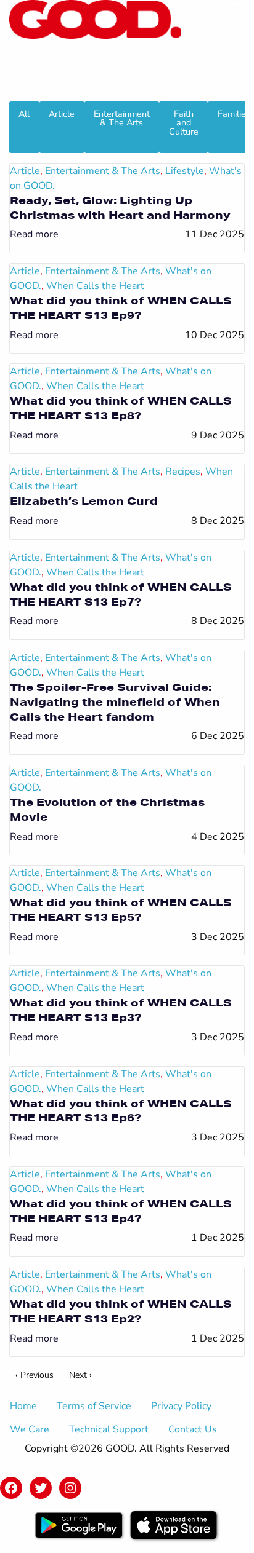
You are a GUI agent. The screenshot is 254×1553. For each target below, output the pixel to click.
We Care (29, 1429)
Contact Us (192, 1429)
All (24, 114)
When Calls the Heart (95, 286)
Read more (34, 234)
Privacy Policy (181, 1406)
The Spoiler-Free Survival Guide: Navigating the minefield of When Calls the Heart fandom (115, 702)
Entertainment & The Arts (122, 118)
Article (62, 114)
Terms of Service (94, 1406)
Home (23, 1406)
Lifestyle (184, 171)
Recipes (182, 471)
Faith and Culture (184, 123)
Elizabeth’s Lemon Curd (84, 500)
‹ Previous (34, 1375)
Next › (80, 1375)
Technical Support (109, 1429)
